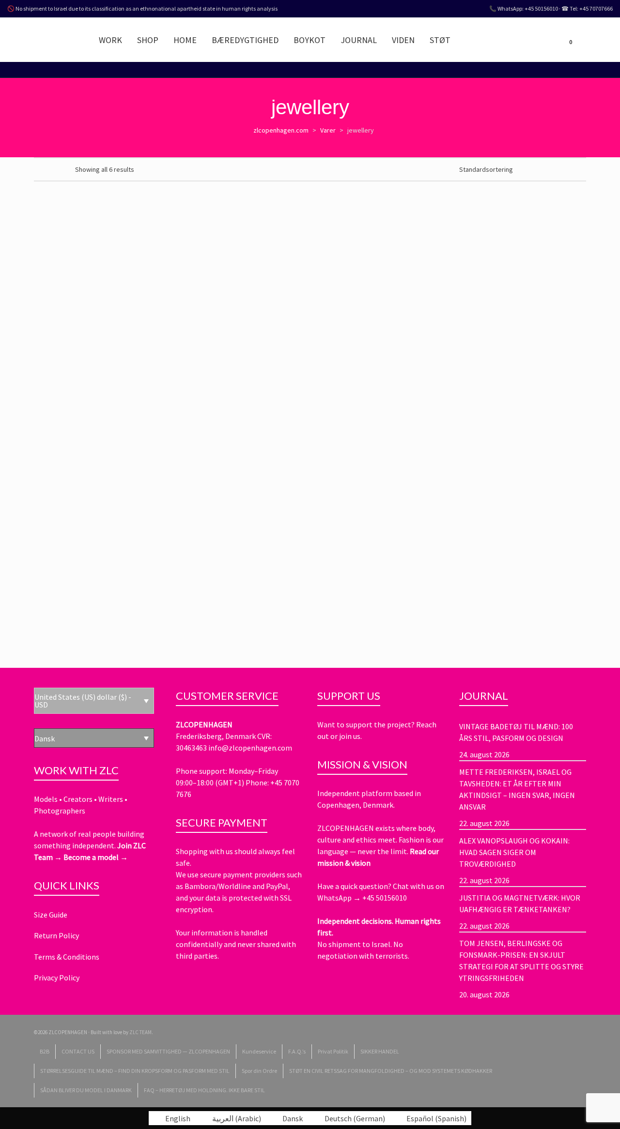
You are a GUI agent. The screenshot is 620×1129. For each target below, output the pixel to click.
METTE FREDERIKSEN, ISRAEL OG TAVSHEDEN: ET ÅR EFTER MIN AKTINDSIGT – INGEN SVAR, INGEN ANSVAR (517, 789)
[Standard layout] (38, 168)
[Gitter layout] (63, 168)
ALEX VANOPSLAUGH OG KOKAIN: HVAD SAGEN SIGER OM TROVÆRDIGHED (514, 852)
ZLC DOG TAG (440, 581)
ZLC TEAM (140, 1032)
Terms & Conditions (66, 957)
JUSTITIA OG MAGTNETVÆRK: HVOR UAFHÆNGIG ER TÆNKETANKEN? (519, 903)
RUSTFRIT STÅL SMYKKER (360, 388)
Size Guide (50, 914)
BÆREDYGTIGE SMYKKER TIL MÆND (272, 388)
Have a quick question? (355, 886)
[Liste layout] (51, 168)
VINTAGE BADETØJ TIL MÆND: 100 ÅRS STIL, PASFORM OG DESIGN (516, 732)
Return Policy (56, 935)
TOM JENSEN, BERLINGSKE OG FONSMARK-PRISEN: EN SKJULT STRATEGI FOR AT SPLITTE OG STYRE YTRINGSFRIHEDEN (521, 960)
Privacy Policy (56, 977)
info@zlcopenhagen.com (250, 748)
